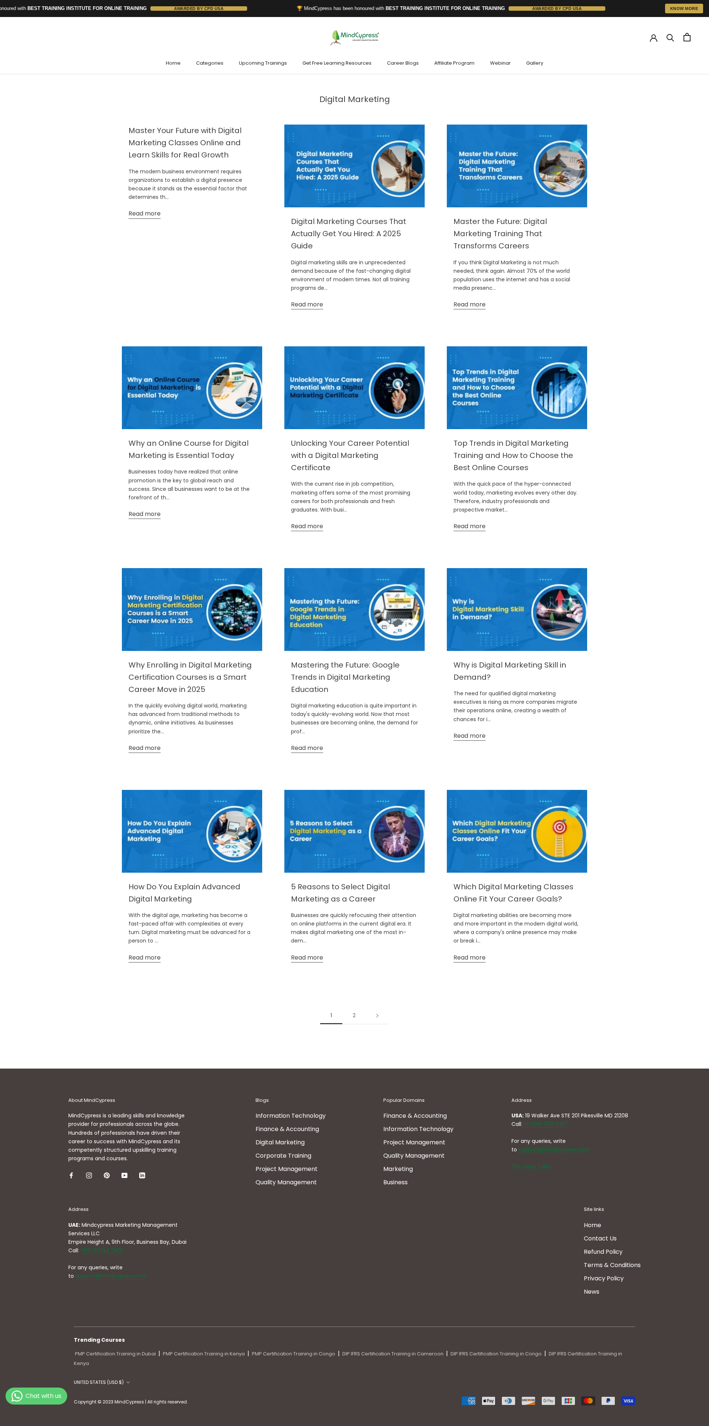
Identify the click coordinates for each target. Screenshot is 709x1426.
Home (173, 63)
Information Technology (291, 1115)
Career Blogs (403, 63)
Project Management (287, 1169)
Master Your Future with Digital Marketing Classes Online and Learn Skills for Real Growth (185, 142)
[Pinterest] (107, 1175)
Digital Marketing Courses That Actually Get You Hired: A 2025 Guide (348, 233)
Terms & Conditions (612, 1265)
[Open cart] (687, 37)
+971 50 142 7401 (102, 1250)
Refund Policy (603, 1251)
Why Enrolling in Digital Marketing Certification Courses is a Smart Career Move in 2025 (190, 677)
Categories (209, 63)
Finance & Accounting (287, 1129)
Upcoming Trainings (263, 63)
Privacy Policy (604, 1278)
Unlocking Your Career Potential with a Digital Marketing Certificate (350, 455)
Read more (145, 213)
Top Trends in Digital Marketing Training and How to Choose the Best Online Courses (513, 455)
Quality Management (286, 1182)
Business (395, 1182)
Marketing (398, 1169)
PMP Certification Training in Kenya (204, 1353)
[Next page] (377, 1015)
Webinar (500, 63)
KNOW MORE (684, 8)
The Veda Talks (531, 1166)
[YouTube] (124, 1175)
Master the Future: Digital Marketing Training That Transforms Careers (500, 233)
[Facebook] (71, 1175)
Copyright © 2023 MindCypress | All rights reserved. (131, 1402)
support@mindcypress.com (554, 1149)
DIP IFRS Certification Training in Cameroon (392, 1353)
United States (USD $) (99, 1382)
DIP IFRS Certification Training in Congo (496, 1353)
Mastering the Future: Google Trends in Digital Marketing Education (345, 677)
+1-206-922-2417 (546, 1124)
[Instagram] (89, 1175)
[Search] (670, 37)
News (591, 1291)
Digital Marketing (280, 1142)
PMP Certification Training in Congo (293, 1353)
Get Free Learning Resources (336, 63)
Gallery (534, 63)
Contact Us (600, 1238)
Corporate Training (283, 1155)
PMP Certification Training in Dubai (115, 1353)
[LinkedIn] (142, 1175)
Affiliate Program (454, 63)
